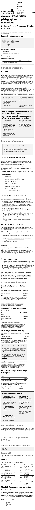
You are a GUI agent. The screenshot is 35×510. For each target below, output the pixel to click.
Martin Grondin (6, 51)
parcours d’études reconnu (27, 235)
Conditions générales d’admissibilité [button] (13, 157)
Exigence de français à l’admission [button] (12, 224)
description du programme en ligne (16, 238)
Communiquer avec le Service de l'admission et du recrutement (17, 60)
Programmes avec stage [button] (9, 259)
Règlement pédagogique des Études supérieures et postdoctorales (16, 162)
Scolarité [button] (4, 245)
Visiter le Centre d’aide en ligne (10, 62)
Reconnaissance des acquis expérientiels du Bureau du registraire (16, 220)
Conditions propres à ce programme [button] (13, 195)
